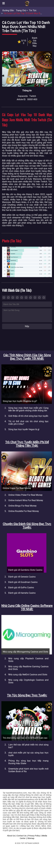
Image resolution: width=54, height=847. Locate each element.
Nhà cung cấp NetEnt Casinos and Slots (27, 674)
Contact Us (21, 836)
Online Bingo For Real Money (22, 505)
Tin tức (32, 10)
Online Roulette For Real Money (23, 511)
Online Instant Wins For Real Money (25, 500)
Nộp (27, 326)
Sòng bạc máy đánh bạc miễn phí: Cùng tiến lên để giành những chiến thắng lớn (28, 409)
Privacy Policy (34, 836)
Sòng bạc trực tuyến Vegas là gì (23, 429)
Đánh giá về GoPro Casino (21, 587)
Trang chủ (21, 10)
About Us (11, 836)
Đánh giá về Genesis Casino (22, 576)
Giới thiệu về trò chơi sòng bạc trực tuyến (28, 416)
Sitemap (30, 838)
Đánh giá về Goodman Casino (23, 582)
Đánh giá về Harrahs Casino (22, 593)
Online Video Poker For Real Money (25, 495)
